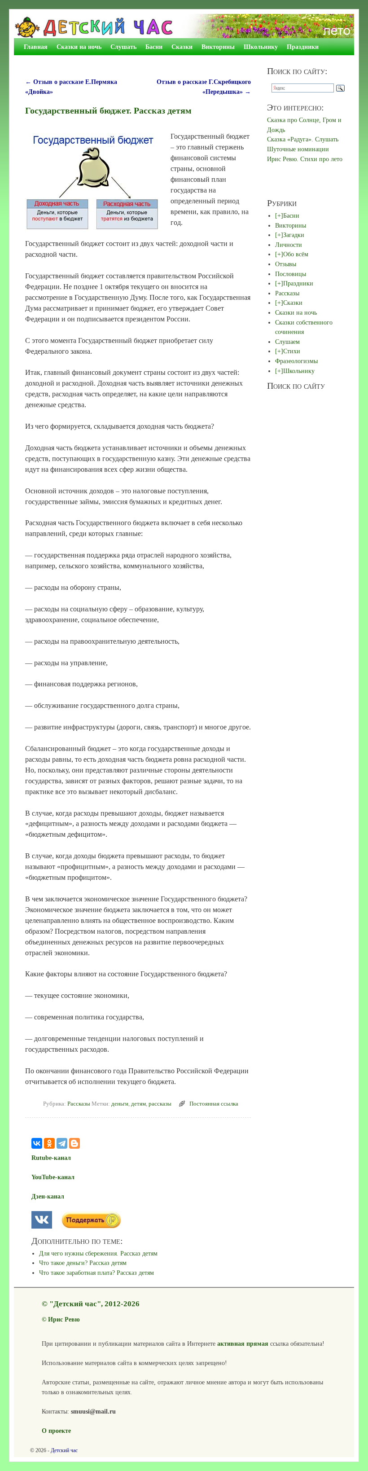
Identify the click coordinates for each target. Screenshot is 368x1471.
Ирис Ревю (64, 1319)
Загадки (293, 234)
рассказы (160, 1104)
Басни (153, 46)
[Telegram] (62, 1143)
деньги (119, 1104)
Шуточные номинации (298, 149)
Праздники (303, 46)
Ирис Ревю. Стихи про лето (304, 158)
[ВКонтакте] (36, 1143)
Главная (36, 46)
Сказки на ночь (79, 46)
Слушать (123, 46)
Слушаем (287, 341)
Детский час (64, 1450)
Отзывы (285, 264)
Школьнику (261, 46)
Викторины (218, 46)
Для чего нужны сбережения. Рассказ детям (98, 1253)
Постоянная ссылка (213, 1104)
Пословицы (290, 273)
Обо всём (295, 254)
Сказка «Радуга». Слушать (302, 139)
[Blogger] (74, 1143)
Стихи (291, 351)
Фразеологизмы (296, 360)
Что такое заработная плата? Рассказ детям (96, 1272)
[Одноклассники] (49, 1143)
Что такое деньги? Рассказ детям (83, 1262)
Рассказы (78, 1104)
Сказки (182, 46)
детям (138, 1104)
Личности (288, 244)
